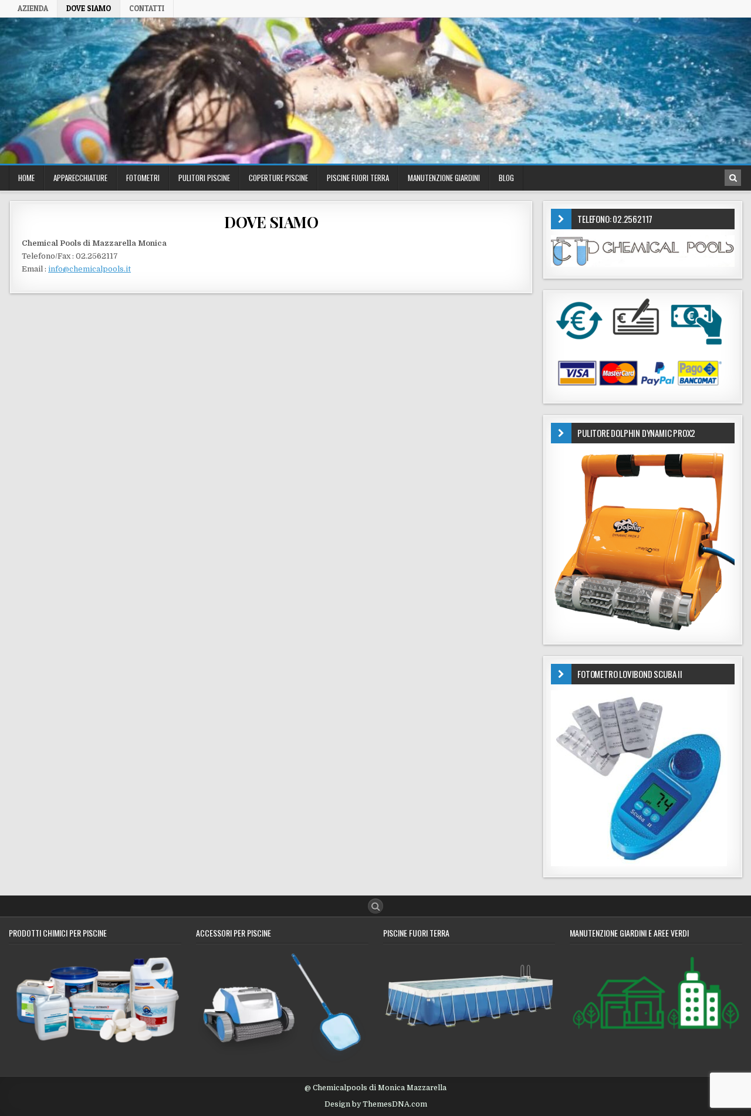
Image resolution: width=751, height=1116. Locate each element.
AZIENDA (33, 8)
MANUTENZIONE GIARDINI (444, 178)
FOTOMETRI (143, 178)
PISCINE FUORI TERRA (358, 178)
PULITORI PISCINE (204, 178)
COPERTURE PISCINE (278, 178)
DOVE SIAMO (88, 8)
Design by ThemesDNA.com (375, 1104)
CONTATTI (146, 8)
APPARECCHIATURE (80, 178)
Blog (506, 178)
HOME (26, 178)
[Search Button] (375, 906)
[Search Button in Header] (733, 177)
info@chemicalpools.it (89, 268)
